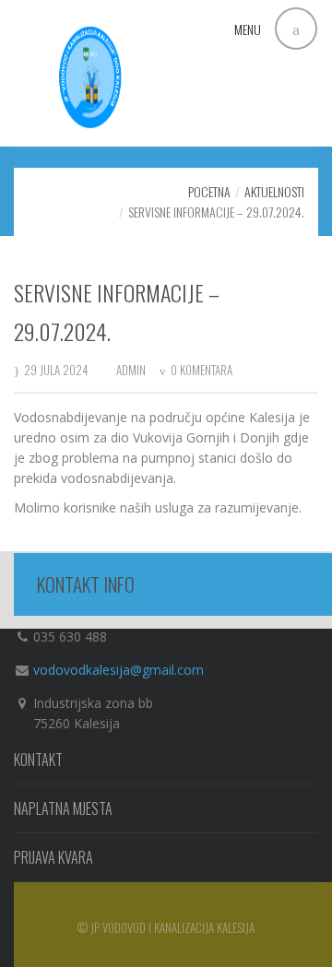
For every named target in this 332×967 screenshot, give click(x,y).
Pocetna (209, 191)
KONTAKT (38, 760)
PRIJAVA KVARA (53, 857)
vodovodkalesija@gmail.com (118, 669)
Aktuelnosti (274, 191)
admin (131, 369)
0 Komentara (201, 369)
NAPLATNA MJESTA (63, 808)
